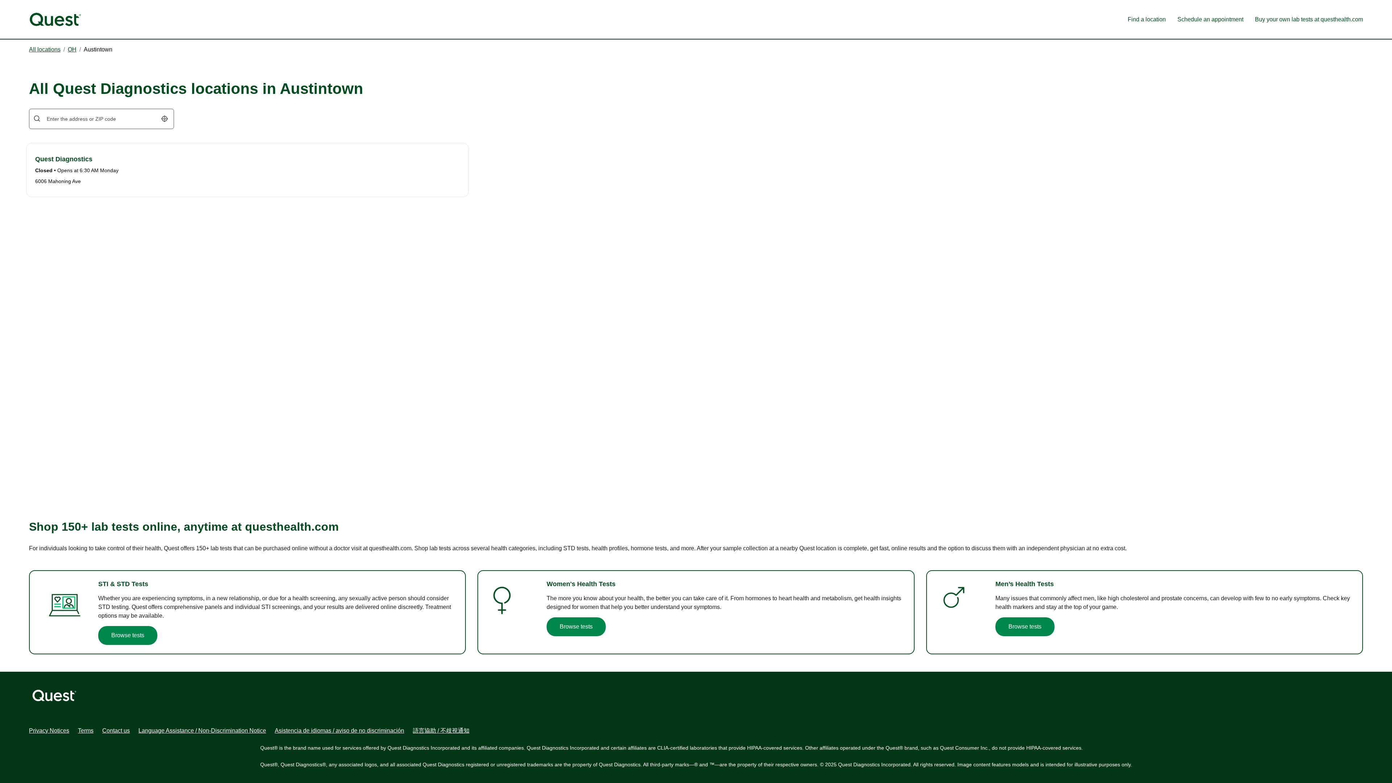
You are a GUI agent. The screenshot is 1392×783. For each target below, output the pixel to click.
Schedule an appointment (1210, 19)
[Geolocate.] (164, 119)
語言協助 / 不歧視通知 (441, 731)
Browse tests (127, 635)
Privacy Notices (49, 731)
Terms (86, 731)
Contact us (116, 731)
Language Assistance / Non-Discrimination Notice (202, 731)
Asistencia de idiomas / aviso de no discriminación (339, 731)
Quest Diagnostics (63, 159)
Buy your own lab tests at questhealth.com (1309, 19)
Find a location (1147, 19)
